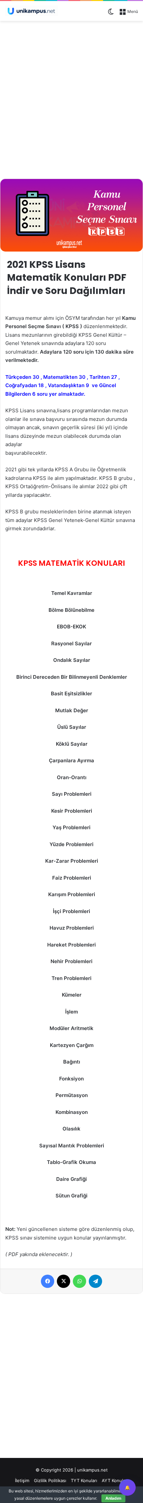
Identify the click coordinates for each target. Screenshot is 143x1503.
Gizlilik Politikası (50, 1480)
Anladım (113, 1498)
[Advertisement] (71, 99)
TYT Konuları (84, 1480)
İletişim (22, 1480)
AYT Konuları (115, 1480)
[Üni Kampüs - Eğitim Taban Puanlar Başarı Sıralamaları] (31, 11)
